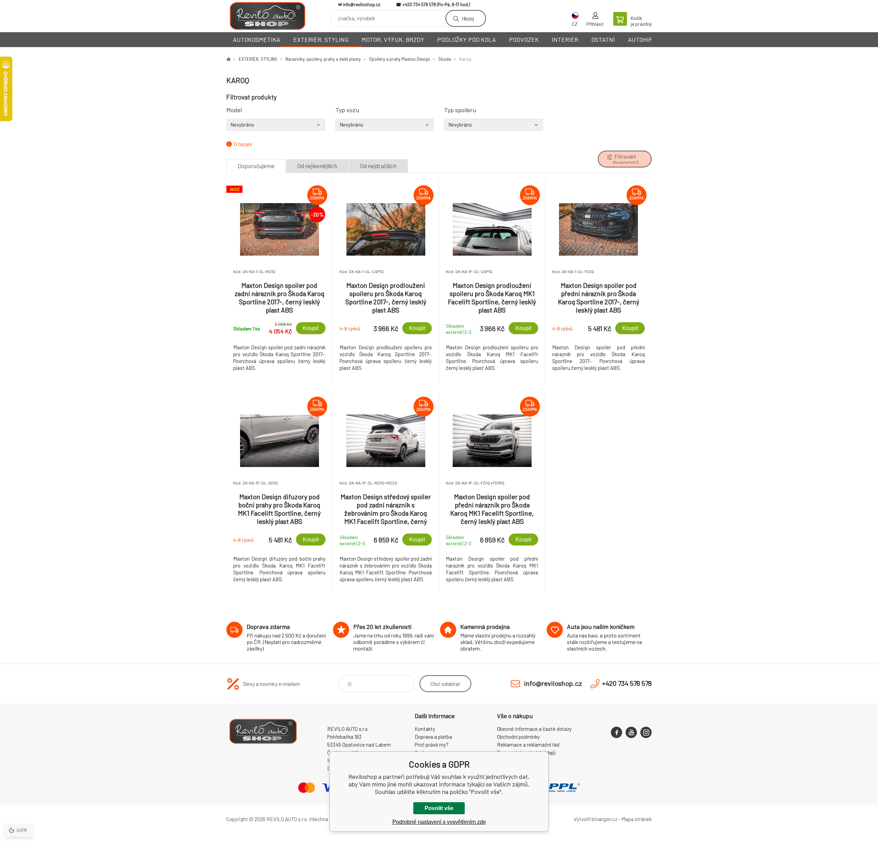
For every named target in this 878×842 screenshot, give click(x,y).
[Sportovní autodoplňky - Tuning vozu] (228, 59)
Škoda (444, 59)
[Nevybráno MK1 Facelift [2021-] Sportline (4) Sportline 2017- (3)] (384, 124)
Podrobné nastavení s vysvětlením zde (439, 822)
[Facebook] (616, 732)
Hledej (468, 18)
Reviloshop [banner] (267, 16)
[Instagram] (646, 732)
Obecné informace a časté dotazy (534, 729)
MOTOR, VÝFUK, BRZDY (392, 39)
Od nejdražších (378, 165)
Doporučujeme (256, 165)
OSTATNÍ (603, 39)
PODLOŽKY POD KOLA (466, 39)
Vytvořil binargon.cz (595, 819)
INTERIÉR (565, 39)
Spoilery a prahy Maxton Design (399, 59)
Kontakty (425, 729)
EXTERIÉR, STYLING (320, 39)
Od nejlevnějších (317, 165)
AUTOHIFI (641, 39)
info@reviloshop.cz (361, 4)
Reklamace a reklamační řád (528, 744)
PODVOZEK (524, 39)
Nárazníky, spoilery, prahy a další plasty (323, 59)
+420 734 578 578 (419, 4)
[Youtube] (631, 732)
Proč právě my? (432, 744)
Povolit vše (439, 808)
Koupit (311, 328)
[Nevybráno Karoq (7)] (275, 124)
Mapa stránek (636, 819)
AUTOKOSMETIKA (256, 39)
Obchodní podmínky (518, 737)
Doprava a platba (433, 737)
